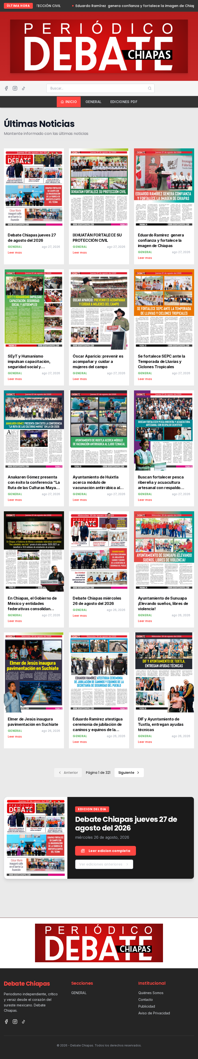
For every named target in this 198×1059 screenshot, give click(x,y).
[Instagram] (15, 88)
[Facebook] (6, 88)
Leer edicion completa (109, 850)
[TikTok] (23, 88)
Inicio (71, 102)
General (93, 102)
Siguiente (126, 772)
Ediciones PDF (124, 102)
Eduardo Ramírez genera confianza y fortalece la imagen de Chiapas (91, 5)
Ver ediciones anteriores (100, 864)
